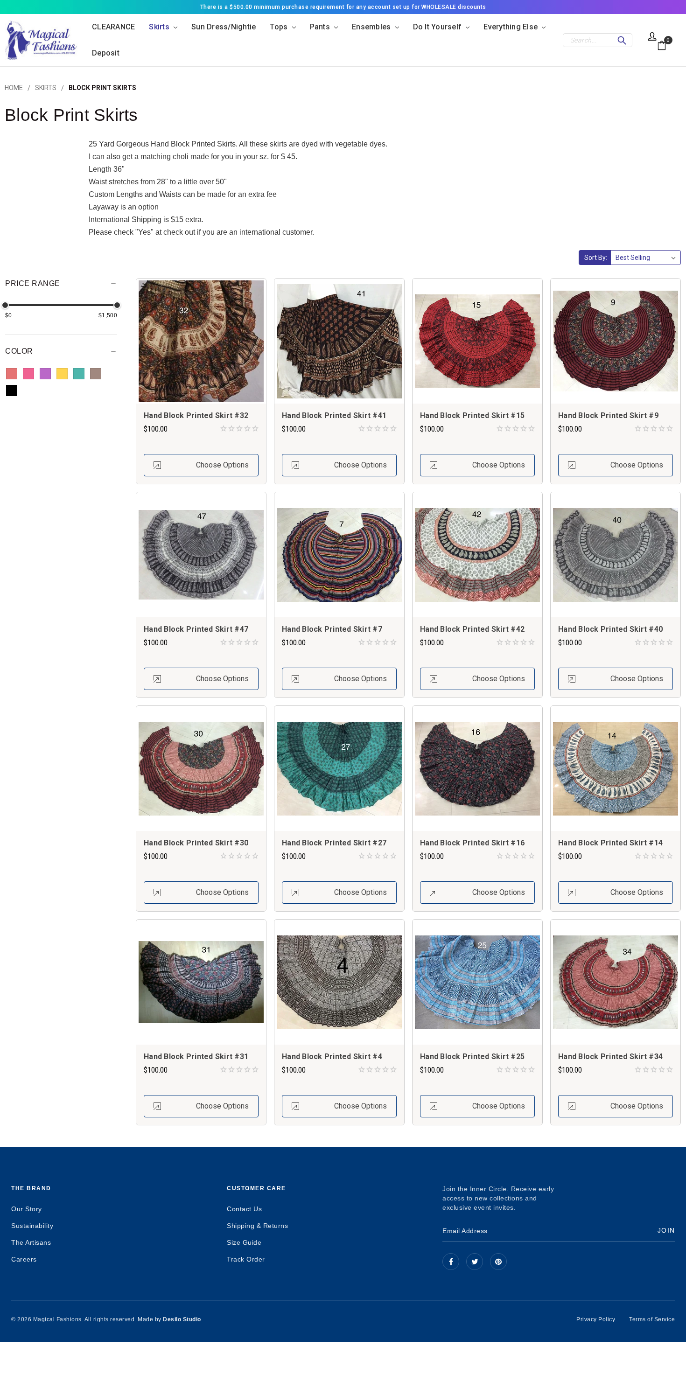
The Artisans (31, 1242)
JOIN (666, 1230)
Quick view (201, 340)
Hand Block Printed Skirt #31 (196, 1056)
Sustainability (32, 1225)
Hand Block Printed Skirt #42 (472, 629)
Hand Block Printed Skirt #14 (610, 842)
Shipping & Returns (257, 1225)
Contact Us (244, 1209)
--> (498, 1261)
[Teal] (78, 373)
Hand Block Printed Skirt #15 (472, 415)
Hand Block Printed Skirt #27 (334, 842)
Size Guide (244, 1242)
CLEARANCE (113, 26)
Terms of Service (652, 1319)
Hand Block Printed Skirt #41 (334, 415)
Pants (321, 26)
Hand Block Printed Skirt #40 (610, 629)
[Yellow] (62, 373)
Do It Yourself (438, 26)
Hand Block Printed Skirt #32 (196, 415)
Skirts (160, 26)
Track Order (246, 1259)
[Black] (11, 390)
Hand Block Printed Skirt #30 (196, 842)
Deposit (105, 53)
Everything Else (511, 26)
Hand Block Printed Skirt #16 (472, 842)
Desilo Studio (182, 1319)
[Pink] (28, 373)
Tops (279, 26)
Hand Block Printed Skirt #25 (472, 1056)
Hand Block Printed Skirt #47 (196, 629)
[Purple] (45, 373)
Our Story (26, 1209)
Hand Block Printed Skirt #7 (332, 629)
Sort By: (595, 257)
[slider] (5, 305)
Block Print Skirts (102, 87)
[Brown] (95, 373)
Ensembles (372, 26)
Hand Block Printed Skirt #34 (610, 1056)
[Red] (11, 373)
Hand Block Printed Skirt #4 (332, 1056)
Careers (24, 1259)
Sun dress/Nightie (223, 26)
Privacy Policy (595, 1319)
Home (14, 87)
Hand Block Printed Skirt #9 (608, 415)
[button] (61, 286)
